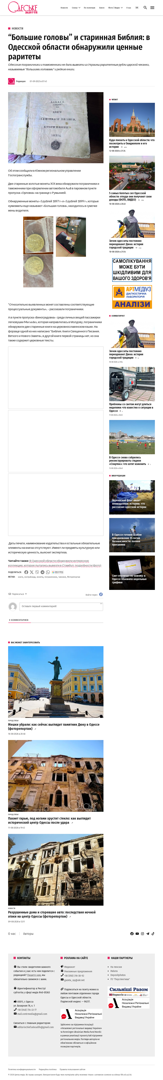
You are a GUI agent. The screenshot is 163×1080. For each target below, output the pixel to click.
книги (20, 577)
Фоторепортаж (73, 577)
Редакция (20, 81)
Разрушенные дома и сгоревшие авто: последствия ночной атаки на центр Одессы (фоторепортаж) (52, 914)
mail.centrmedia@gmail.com (32, 1013)
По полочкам (89, 7)
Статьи (75, 7)
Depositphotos (118, 975)
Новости (64, 7)
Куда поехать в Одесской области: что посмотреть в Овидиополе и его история (132, 143)
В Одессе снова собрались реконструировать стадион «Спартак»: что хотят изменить (127, 461)
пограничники (51, 577)
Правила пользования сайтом (72, 1069)
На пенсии (116, 966)
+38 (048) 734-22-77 (26, 1009)
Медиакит (69, 966)
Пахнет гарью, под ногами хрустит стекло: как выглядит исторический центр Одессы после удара (49, 820)
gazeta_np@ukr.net (74, 980)
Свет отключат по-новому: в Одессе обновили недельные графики (129, 579)
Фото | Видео (114, 7)
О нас (128, 7)
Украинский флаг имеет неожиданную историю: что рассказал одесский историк (129, 504)
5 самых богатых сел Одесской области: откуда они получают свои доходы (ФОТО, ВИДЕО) (130, 196)
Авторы (28, 934)
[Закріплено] (152, 8)
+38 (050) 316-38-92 (74, 975)
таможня (62, 577)
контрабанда (29, 577)
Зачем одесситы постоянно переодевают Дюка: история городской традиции (126, 244)
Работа (114, 971)
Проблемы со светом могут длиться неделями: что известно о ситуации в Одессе (131, 407)
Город (10, 721)
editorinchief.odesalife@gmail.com (35, 1027)
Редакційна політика (48, 1069)
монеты (40, 577)
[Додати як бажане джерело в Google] (57, 572)
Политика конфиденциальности (22, 1069)
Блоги (101, 7)
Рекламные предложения (78, 971)
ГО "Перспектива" (120, 979)
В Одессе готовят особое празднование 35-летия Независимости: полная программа (127, 539)
